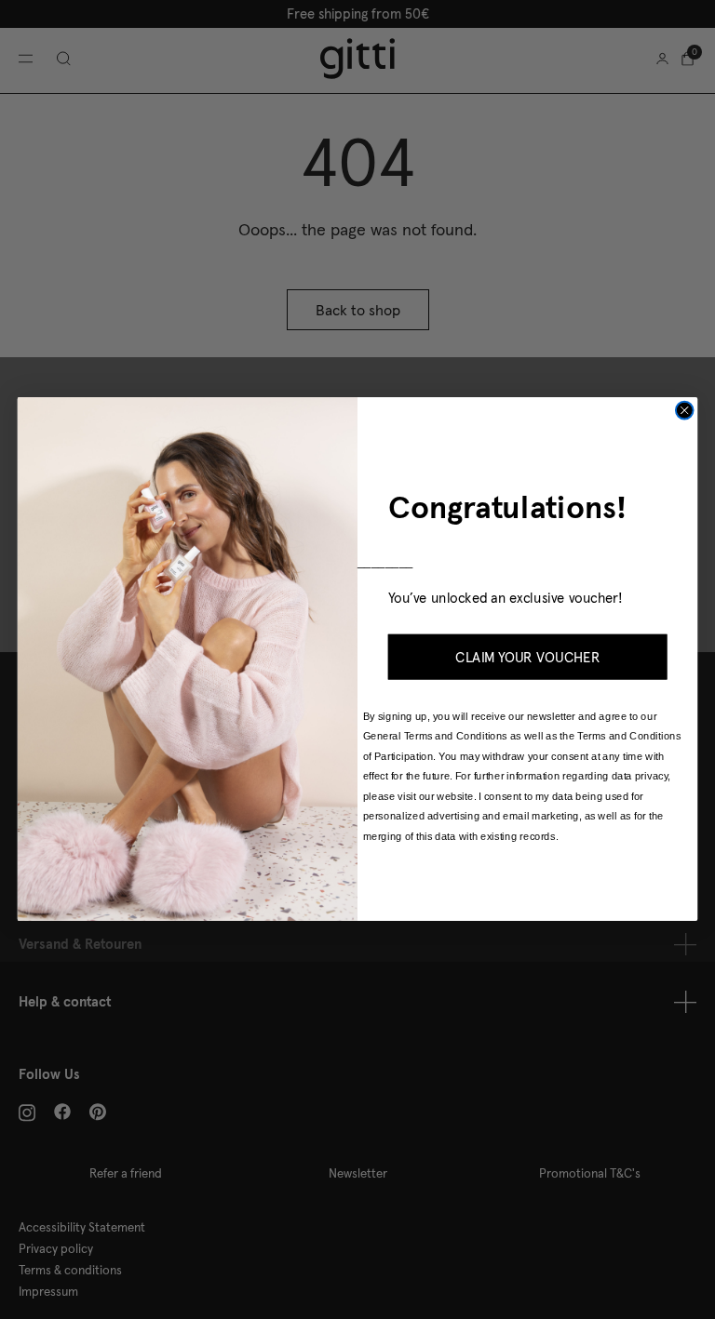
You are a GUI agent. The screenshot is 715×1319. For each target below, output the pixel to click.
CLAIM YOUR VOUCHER (527, 657)
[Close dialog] (685, 411)
